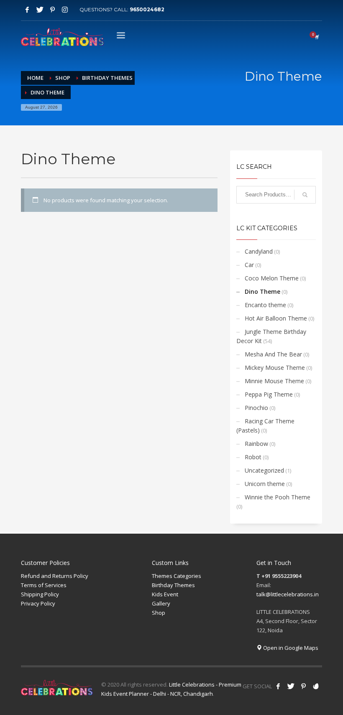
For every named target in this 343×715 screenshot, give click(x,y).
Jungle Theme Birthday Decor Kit (271, 336)
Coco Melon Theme (272, 278)
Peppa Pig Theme (269, 394)
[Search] (305, 195)
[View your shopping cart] (316, 37)
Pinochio (256, 408)
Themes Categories (176, 576)
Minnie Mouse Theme (274, 381)
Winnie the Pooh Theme (277, 497)
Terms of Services (44, 585)
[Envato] (316, 686)
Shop (158, 612)
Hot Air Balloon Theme (276, 318)
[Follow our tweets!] (290, 686)
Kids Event (165, 594)
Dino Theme (262, 291)
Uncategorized (264, 470)
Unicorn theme (265, 484)
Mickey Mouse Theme (275, 367)
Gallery (161, 603)
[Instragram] (65, 9)
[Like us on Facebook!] (278, 686)
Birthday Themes (173, 585)
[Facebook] (27, 9)
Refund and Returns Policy (54, 576)
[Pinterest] (52, 9)
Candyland (259, 251)
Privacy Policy (38, 603)
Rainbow (256, 444)
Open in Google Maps (290, 647)
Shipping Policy (40, 594)
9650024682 (147, 9)
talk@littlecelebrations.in (287, 594)
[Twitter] (39, 9)
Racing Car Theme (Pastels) (265, 425)
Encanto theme (265, 305)
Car (249, 265)
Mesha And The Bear (273, 354)
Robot (253, 457)
